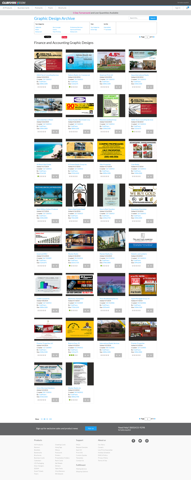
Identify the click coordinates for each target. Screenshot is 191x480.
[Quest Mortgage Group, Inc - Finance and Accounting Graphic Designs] (143, 284)
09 (44, 392)
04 (75, 392)
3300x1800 (44, 128)
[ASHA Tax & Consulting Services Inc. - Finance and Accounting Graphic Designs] (48, 61)
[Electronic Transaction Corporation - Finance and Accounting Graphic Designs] (80, 284)
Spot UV (79, 450)
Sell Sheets (58, 463)
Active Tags (94, 29)
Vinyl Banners (60, 471)
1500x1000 (138, 173)
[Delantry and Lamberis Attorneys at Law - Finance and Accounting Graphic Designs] (143, 239)
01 (78, 258)
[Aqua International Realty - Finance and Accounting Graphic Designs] (143, 61)
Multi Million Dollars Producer (47, 209)
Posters (57, 455)
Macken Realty (73, 254)
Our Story (101, 445)
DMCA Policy (103, 455)
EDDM (36, 468)
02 (75, 303)
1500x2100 (107, 128)
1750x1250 (75, 307)
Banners (37, 447)
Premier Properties (137, 343)
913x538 (43, 173)
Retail (37, 29)
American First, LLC (106, 75)
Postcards (39, 8)
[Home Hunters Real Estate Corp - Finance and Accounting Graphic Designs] (80, 105)
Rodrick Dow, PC (74, 343)
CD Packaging (39, 463)
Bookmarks (38, 453)
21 (109, 348)
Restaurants (73, 32)
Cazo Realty (135, 164)
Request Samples (82, 447)
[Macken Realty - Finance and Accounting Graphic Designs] (80, 239)
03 (138, 303)
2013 (49, 79)
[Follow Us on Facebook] (133, 440)
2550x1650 (75, 173)
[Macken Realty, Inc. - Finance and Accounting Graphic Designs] (111, 239)
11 (44, 348)
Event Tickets (38, 471)
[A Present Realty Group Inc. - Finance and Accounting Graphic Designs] (80, 150)
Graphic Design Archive (54, 18)
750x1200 (74, 218)
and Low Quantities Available (95, 12)
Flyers (50, 8)
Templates (79, 458)
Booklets (37, 450)
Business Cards (23, 8)
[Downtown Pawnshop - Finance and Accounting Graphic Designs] (143, 195)
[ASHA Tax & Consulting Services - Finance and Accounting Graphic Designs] (143, 105)
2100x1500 (138, 84)
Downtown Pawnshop (138, 209)
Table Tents (59, 468)
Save (65, 37)
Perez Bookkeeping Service (109, 299)
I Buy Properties (105, 164)
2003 (49, 348)
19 (46, 258)
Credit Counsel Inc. (43, 299)
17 (46, 392)
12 (44, 79)
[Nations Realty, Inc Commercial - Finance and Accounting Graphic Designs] (80, 61)
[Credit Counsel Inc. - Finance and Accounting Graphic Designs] (48, 284)
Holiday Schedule (104, 453)
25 (78, 303)
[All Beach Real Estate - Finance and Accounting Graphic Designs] (48, 150)
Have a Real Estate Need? (76, 209)
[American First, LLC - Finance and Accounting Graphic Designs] (111, 61)
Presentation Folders (62, 458)
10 (107, 303)
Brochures (62, 8)
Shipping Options (82, 471)
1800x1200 (44, 84)
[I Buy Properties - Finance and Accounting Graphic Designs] (111, 150)
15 (42, 419)
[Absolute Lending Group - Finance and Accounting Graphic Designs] (111, 105)
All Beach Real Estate (44, 164)
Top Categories (95, 27)
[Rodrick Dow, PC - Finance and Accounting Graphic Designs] (80, 329)
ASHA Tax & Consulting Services (142, 120)
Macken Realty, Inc (74, 388)
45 (47, 419)
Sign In (177, 8)
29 (78, 348)
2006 (112, 303)
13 (46, 79)
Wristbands (59, 474)
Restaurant (38, 32)
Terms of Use (102, 460)
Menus (57, 450)
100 (50, 419)
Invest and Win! (42, 254)
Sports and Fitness (75, 29)
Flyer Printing (57, 32)
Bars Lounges (57, 27)
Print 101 (79, 453)
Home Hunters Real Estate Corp (79, 120)
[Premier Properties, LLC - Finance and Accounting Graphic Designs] (48, 329)
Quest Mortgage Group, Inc (140, 299)
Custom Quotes (81, 455)
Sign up (91, 428)
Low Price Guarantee (105, 450)
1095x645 (137, 263)
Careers (100, 447)
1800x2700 (75, 397)
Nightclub (38, 27)
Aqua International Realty (140, 75)
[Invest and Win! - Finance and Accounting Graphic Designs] (48, 239)
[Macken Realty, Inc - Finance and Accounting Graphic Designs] (80, 374)
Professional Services (76, 27)
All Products (7, 8)
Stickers (58, 466)
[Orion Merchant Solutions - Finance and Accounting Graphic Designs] (48, 374)
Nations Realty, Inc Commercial (79, 75)
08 (107, 348)
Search (153, 18)
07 (109, 258)
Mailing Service (81, 469)
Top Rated (108, 29)
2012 (81, 258)
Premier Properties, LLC (45, 343)
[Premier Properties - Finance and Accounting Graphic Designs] (143, 329)
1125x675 (74, 84)
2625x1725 (75, 263)
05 (75, 258)
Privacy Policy (103, 458)
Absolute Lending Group (108, 120)
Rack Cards (59, 460)
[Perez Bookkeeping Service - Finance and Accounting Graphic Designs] (111, 284)
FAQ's (78, 445)
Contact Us (80, 460)
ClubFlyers (42, 81)
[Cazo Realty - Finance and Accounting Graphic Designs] (143, 150)
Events (55, 29)
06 (44, 258)
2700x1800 (107, 263)
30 (44, 419)
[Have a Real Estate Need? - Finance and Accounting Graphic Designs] (80, 195)
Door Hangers (39, 466)
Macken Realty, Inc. (106, 254)
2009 (49, 258)
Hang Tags (58, 447)
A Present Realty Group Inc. (77, 164)
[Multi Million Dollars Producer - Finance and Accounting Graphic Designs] (48, 195)
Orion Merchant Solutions (46, 388)
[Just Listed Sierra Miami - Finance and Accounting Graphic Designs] (48, 105)
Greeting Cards (60, 445)
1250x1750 (107, 218)
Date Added (107, 27)
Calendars (37, 460)
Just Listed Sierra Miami (45, 120)
